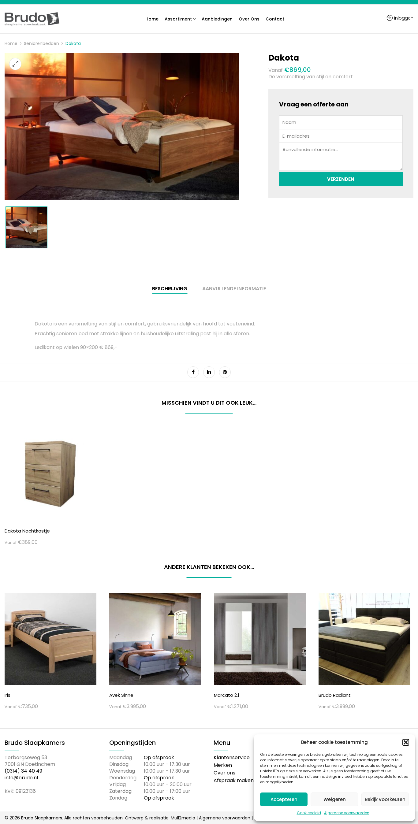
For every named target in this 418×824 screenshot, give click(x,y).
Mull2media (183, 818)
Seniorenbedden (41, 43)
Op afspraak (159, 757)
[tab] (169, 289)
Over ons (224, 772)
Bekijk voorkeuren (385, 799)
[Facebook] (193, 372)
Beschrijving (169, 288)
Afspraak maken (234, 780)
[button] (406, 742)
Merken (223, 765)
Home (11, 43)
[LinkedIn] (209, 372)
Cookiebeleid (309, 812)
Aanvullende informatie (234, 288)
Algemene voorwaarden (346, 812)
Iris (7, 695)
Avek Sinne (121, 695)
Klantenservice (232, 757)
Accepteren (284, 799)
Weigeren (334, 799)
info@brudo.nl (21, 777)
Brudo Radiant (335, 695)
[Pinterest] (225, 372)
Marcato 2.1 (226, 695)
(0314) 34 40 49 (23, 770)
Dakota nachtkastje (27, 531)
